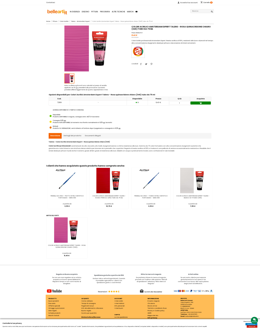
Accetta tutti (251, 324)
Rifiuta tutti (252, 326)
